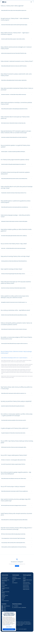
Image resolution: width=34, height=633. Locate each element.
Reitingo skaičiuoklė (26, 589)
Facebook (4, 610)
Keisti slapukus (9, 626)
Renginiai (3, 582)
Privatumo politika (4, 578)
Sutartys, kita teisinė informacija (5, 596)
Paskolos (24, 577)
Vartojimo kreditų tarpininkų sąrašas (27, 580)
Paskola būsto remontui (27, 583)
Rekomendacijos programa (16, 578)
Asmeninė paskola (26, 585)
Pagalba (24, 578)
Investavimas (14, 577)
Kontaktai (3, 586)
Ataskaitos (3, 594)
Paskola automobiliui (26, 582)
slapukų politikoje (7, 624)
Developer (3, 597)
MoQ (2, 590)
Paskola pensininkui (26, 587)
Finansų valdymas (4, 585)
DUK (13, 581)
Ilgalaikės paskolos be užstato (19, 621)
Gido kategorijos (14, 582)
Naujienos (3, 583)
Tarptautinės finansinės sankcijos (5, 588)
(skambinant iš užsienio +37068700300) (20, 607)
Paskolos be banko (26, 586)
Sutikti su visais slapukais (9, 629)
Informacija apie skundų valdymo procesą (5, 580)
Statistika (13, 579)
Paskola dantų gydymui (27, 624)
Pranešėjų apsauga (5, 577)
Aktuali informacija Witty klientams (5, 592)
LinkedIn (4, 607)
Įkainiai (3, 599)
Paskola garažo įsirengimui (19, 624)
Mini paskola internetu (27, 621)
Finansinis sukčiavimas (5, 600)
